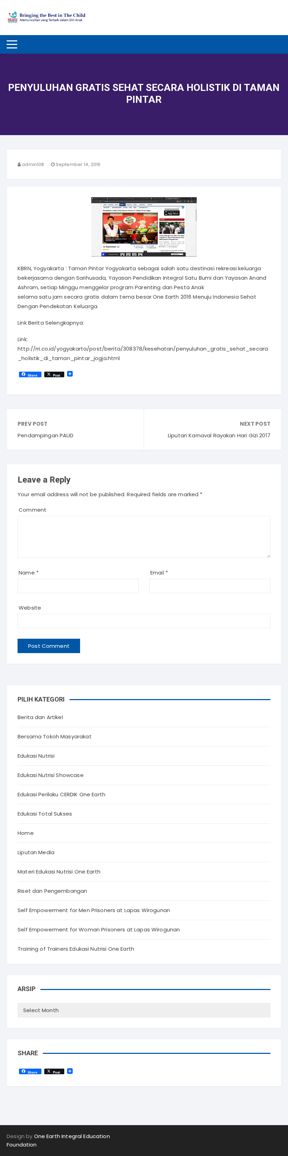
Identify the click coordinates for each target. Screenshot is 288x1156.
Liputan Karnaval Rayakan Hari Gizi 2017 (219, 435)
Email (159, 572)
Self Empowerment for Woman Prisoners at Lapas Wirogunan (99, 929)
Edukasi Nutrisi (36, 755)
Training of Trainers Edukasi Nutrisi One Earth (76, 948)
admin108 (33, 164)
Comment (32, 509)
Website (30, 607)
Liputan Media (36, 852)
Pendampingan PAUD (46, 435)
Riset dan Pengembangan (52, 891)
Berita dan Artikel (40, 717)
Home (26, 833)
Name (29, 572)
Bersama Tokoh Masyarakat (55, 736)
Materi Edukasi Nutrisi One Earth (59, 871)
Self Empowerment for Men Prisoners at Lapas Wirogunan (94, 910)
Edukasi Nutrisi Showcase (51, 775)
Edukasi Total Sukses (45, 813)
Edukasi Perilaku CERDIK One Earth (61, 794)
